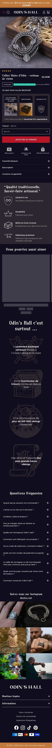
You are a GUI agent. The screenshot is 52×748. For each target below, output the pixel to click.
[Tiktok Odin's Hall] (29, 728)
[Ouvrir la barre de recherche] (8, 12)
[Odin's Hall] (26, 12)
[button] (6, 71)
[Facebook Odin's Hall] (16, 728)
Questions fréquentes (26, 720)
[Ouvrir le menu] (3, 12)
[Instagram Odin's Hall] (23, 728)
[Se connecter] (44, 12)
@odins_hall (26, 598)
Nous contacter (26, 712)
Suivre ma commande (26, 716)
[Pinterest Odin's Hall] (35, 728)
